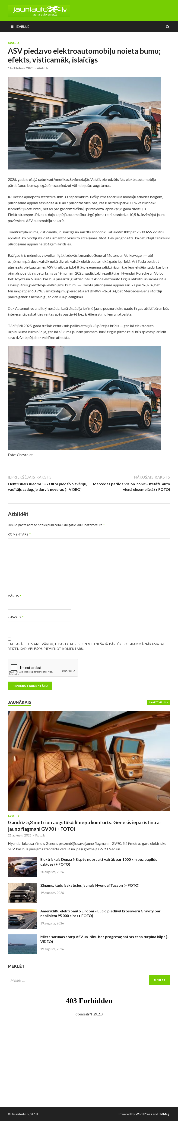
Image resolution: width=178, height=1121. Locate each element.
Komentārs (19, 534)
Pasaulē (13, 43)
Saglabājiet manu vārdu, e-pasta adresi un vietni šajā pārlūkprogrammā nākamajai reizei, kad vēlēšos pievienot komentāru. (86, 646)
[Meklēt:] (89, 980)
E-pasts (16, 617)
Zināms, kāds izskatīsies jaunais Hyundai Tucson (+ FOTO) (90, 885)
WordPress (144, 1114)
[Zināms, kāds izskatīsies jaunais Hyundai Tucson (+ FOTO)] (22, 885)
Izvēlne (22, 26)
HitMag (164, 1114)
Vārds (14, 596)
